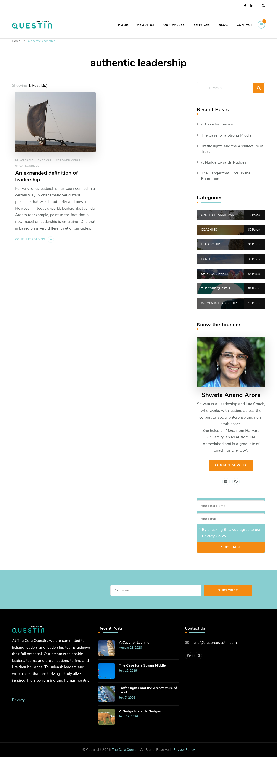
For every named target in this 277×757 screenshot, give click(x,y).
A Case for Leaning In (220, 124)
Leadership (24, 159)
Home (123, 25)
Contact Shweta (231, 465)
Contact (245, 25)
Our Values (174, 25)
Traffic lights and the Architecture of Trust (232, 148)
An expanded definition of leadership (46, 176)
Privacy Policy (184, 749)
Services (202, 25)
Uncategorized (27, 165)
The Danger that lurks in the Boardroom (225, 175)
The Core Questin (70, 159)
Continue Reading (30, 239)
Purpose (45, 159)
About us (146, 25)
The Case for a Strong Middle (226, 135)
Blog (223, 25)
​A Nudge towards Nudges (223, 162)
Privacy (18, 699)
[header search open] (263, 6)
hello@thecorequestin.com (214, 642)
